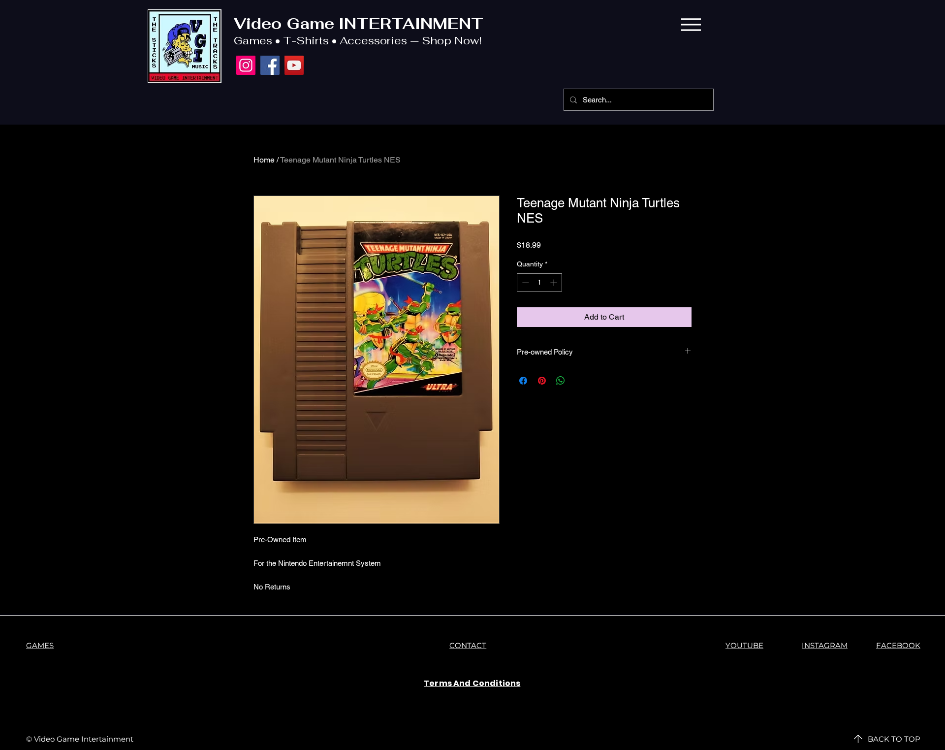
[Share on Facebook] (523, 381)
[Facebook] (270, 65)
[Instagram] (245, 65)
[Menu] (691, 24)
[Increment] (554, 282)
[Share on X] (579, 381)
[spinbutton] (539, 282)
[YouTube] (294, 65)
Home (264, 159)
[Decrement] (524, 282)
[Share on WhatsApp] (561, 381)
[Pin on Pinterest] (542, 381)
